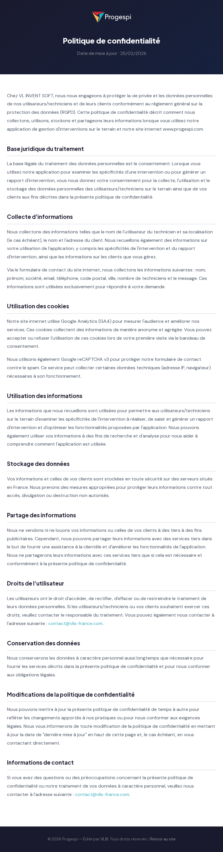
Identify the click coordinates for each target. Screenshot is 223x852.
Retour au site (163, 839)
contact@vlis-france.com (75, 623)
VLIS (104, 839)
